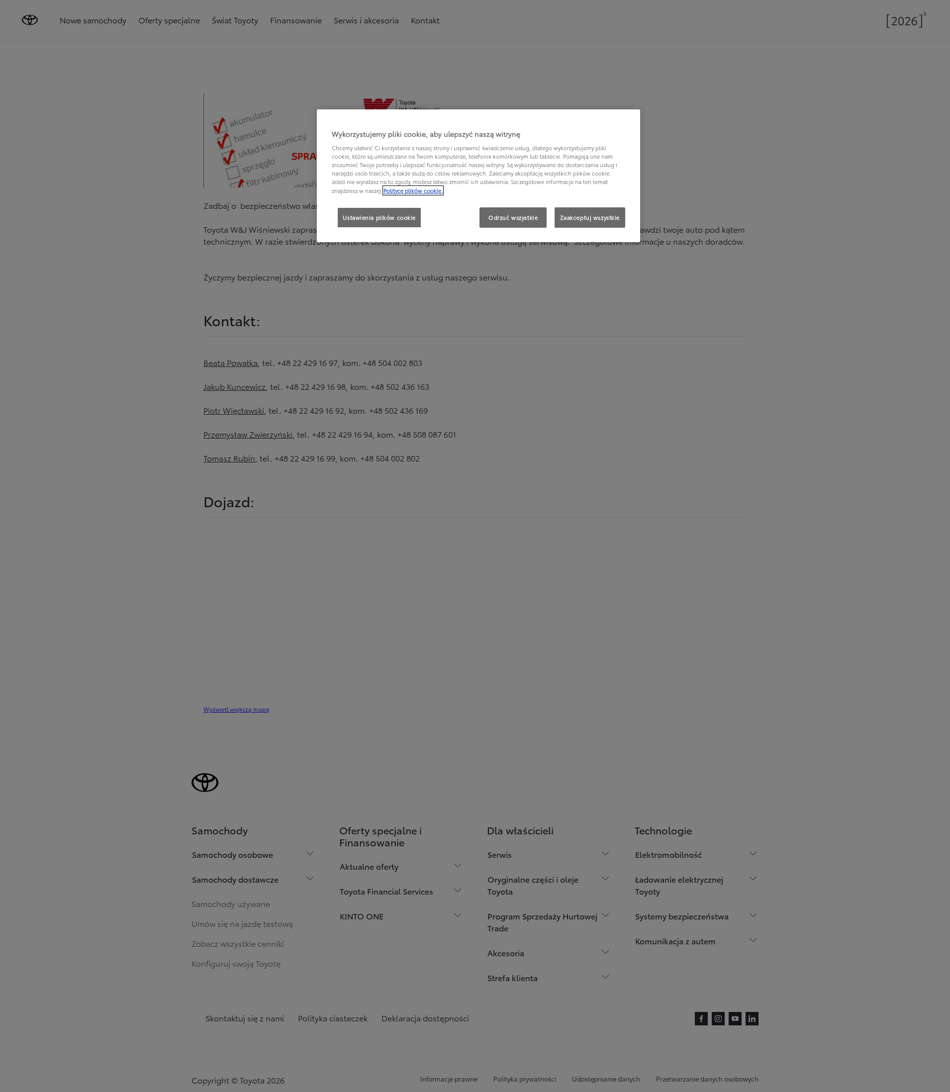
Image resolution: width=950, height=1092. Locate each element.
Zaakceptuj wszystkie (590, 217)
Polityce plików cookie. (413, 190)
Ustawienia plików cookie (379, 217)
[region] (478, 176)
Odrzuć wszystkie (513, 217)
